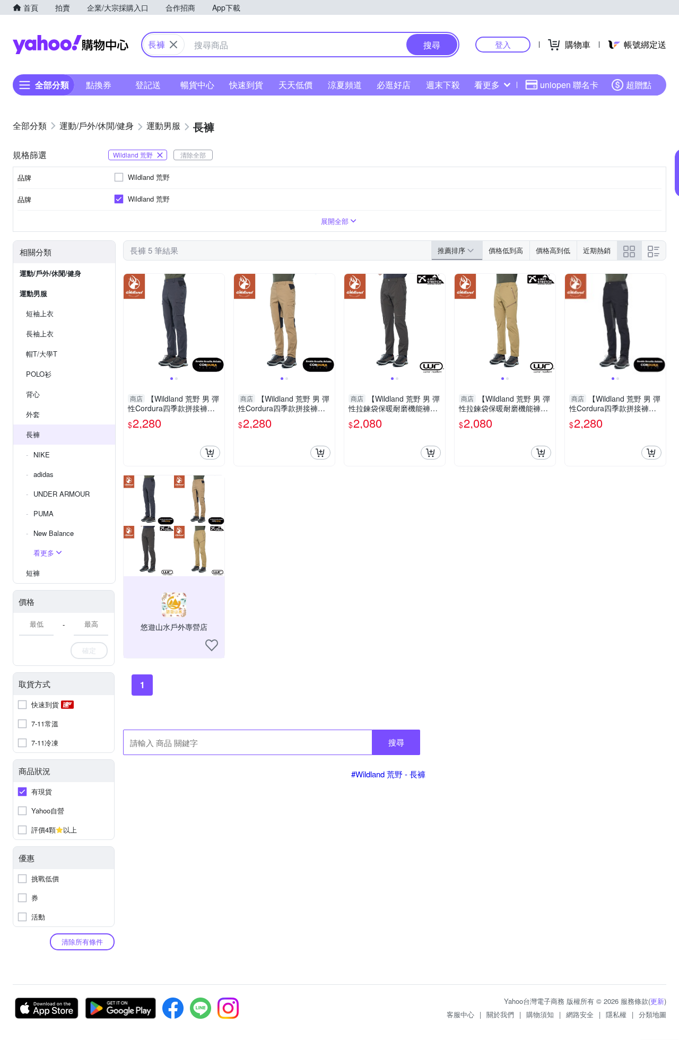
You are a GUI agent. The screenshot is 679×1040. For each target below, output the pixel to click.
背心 (33, 394)
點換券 (98, 85)
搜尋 (396, 742)
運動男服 (33, 293)
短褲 (33, 573)
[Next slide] (217, 324)
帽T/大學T (41, 354)
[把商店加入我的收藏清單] (211, 645)
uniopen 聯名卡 (569, 85)
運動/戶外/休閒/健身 (50, 273)
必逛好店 (394, 85)
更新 (657, 1001)
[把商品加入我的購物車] (210, 453)
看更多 (487, 85)
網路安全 (580, 1014)
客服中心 (460, 1014)
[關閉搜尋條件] (173, 44)
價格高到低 (553, 250)
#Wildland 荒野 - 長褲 (388, 773)
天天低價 (295, 85)
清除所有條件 (82, 942)
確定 (89, 650)
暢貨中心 (197, 85)
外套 (33, 414)
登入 (503, 44)
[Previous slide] (130, 324)
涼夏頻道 (345, 85)
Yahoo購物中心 (70, 44)
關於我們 (500, 1014)
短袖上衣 (40, 313)
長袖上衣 (40, 333)
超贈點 (638, 85)
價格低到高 (506, 250)
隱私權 (616, 1014)
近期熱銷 (597, 250)
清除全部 (193, 154)
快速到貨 (246, 85)
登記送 (148, 85)
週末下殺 (443, 85)
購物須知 (540, 1014)
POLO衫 (38, 374)
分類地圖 (652, 1014)
